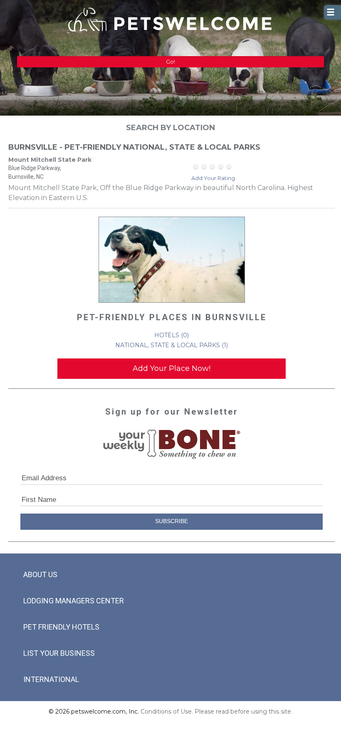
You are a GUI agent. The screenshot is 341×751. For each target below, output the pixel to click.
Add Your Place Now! (171, 368)
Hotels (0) (171, 335)
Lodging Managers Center (73, 600)
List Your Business (59, 653)
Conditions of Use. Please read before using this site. (216, 711)
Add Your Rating (213, 178)
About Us (40, 574)
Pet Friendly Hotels (61, 627)
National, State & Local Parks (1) (171, 345)
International (51, 679)
